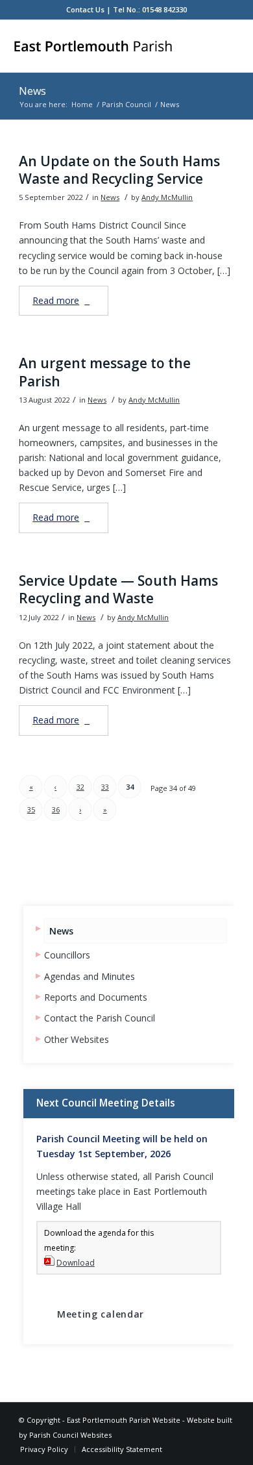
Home (82, 104)
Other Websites (76, 1039)
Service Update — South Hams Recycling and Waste (118, 589)
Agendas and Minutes (89, 976)
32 (80, 787)
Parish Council (126, 104)
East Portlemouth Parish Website (123, 1420)
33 (105, 787)
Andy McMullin (167, 197)
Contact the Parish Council (99, 1018)
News (32, 91)
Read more (55, 300)
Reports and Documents (95, 997)
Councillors (67, 955)
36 (56, 809)
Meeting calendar (100, 1314)
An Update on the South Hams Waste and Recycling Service (119, 170)
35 (31, 809)
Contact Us (85, 9)
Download (75, 1262)
